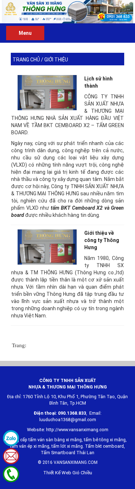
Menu (25, 33)
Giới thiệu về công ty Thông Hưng (101, 240)
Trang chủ (26, 59)
